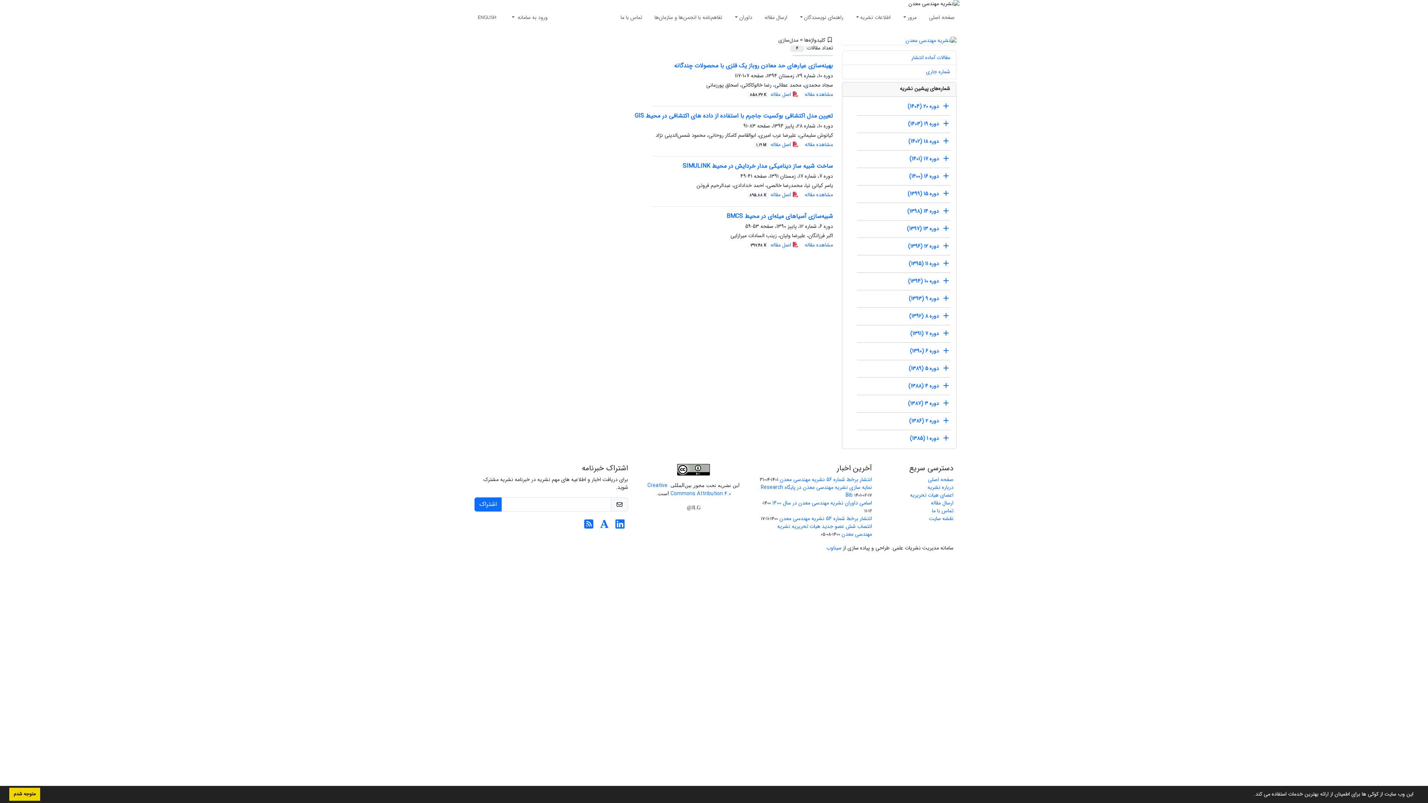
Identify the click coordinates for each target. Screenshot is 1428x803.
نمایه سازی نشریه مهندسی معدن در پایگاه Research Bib (816, 491)
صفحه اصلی (942, 17)
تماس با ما (631, 17)
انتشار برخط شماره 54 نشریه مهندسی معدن (825, 519)
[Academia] (604, 526)
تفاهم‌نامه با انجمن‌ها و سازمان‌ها (688, 17)
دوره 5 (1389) (924, 368)
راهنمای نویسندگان (823, 17)
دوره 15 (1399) (923, 194)
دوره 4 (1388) (923, 386)
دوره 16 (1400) (924, 176)
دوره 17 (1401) (924, 159)
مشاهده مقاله (819, 94)
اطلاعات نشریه (875, 17)
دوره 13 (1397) (923, 229)
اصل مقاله (771, 94)
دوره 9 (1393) (924, 298)
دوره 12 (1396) (923, 246)
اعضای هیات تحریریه (931, 495)
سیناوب (834, 548)
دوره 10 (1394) (923, 281)
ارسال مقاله (776, 17)
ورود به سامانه (532, 17)
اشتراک (488, 504)
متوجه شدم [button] (25, 794)
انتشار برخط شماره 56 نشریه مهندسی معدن (826, 479)
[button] (1251, 795)
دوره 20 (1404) (923, 106)
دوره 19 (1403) (923, 124)
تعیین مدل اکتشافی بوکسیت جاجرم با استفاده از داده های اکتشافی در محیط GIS (734, 115)
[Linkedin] (620, 526)
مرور (912, 17)
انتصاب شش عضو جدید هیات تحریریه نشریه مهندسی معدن (824, 530)
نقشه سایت (941, 519)
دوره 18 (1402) (923, 141)
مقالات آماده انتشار (930, 58)
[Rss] (589, 526)
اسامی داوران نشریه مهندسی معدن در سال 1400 (822, 503)
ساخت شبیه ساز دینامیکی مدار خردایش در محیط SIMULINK (758, 166)
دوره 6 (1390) (924, 351)
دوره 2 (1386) (924, 421)
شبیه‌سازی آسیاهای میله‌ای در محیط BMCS (780, 216)
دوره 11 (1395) (924, 263)
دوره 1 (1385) (924, 438)
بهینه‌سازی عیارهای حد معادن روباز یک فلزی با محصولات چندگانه (753, 65)
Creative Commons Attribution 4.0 (689, 489)
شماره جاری (938, 72)
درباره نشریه (940, 487)
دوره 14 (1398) (923, 211)
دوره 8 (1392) (924, 316)
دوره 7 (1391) (924, 333)
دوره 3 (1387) (923, 403)
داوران (745, 17)
